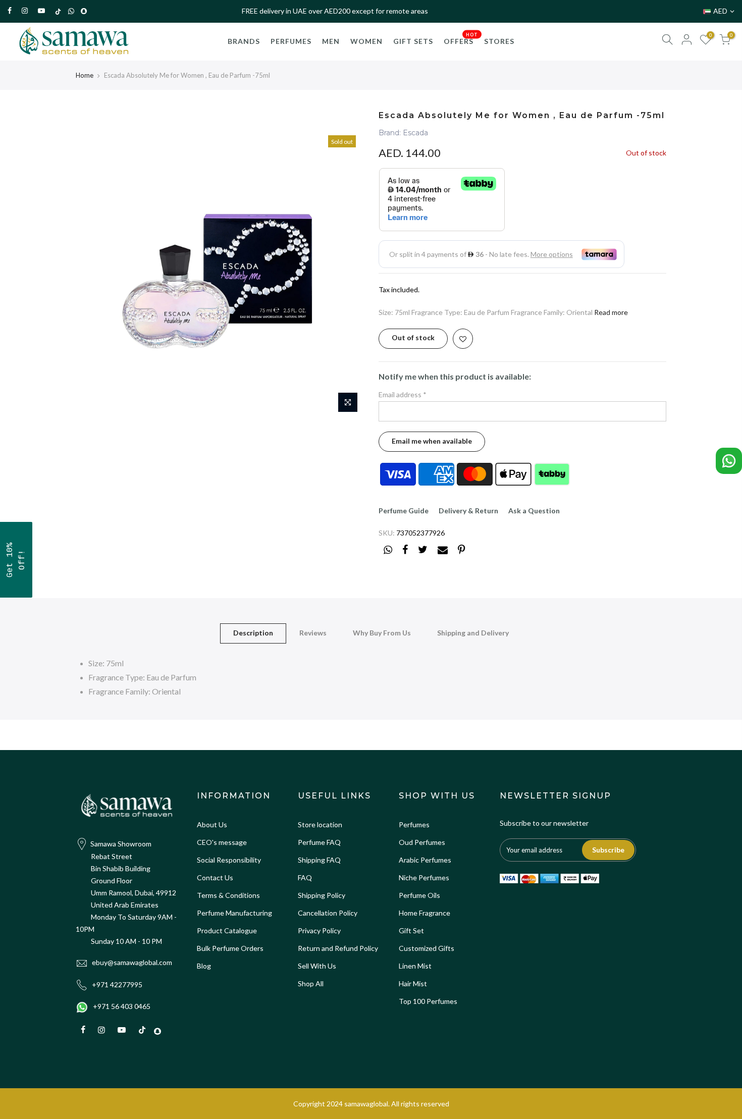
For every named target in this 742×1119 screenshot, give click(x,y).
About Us (212, 824)
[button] (16, 560)
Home (84, 75)
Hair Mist (413, 983)
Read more (611, 312)
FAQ (305, 877)
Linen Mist (415, 966)
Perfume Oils (419, 895)
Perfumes (414, 824)
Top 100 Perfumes (428, 1001)
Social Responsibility (229, 860)
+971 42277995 (117, 984)
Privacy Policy (319, 930)
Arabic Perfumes (425, 860)
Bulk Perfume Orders (230, 948)
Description (253, 632)
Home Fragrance (424, 913)
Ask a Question (534, 510)
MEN (331, 41)
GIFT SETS (413, 41)
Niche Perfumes (424, 877)
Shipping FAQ (319, 860)
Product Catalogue (227, 930)
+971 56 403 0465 (121, 1006)
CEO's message (222, 842)
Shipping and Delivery (473, 632)
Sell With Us (317, 966)
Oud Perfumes (422, 842)
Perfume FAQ (319, 842)
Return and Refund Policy (338, 948)
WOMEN (366, 41)
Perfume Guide (404, 510)
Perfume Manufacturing (234, 913)
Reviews (313, 632)
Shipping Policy (321, 895)
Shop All (311, 983)
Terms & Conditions (228, 895)
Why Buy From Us (382, 632)
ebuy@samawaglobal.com (132, 962)
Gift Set (411, 930)
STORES (499, 41)
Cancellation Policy (327, 913)
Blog (204, 966)
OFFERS (461, 38)
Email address (403, 394)
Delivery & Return (468, 510)
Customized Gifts (426, 948)
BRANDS (244, 41)
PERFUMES (291, 41)
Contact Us (215, 877)
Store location (320, 824)
